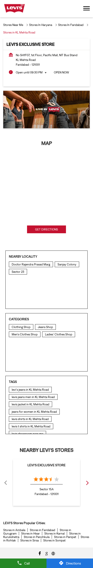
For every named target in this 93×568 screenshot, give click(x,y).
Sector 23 (18, 271)
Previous (5, 482)
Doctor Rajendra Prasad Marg (31, 264)
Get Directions (46, 229)
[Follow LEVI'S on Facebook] (40, 553)
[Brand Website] (53, 553)
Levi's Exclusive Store (46, 465)
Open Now (61, 72)
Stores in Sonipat (54, 540)
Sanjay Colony (67, 264)
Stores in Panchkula (37, 537)
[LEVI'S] (14, 8)
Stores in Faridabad (42, 530)
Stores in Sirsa (29, 540)
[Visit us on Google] (46, 553)
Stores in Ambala (14, 530)
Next (87, 482)
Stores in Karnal (54, 533)
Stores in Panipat (65, 537)
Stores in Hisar (30, 533)
